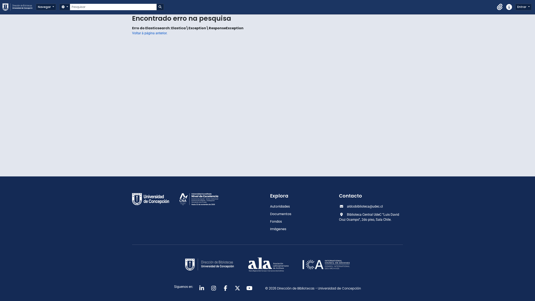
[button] (499, 7)
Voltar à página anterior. (149, 33)
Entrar (522, 7)
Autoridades (280, 206)
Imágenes (278, 229)
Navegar (45, 7)
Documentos (280, 214)
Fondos (276, 221)
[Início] (19, 7)
